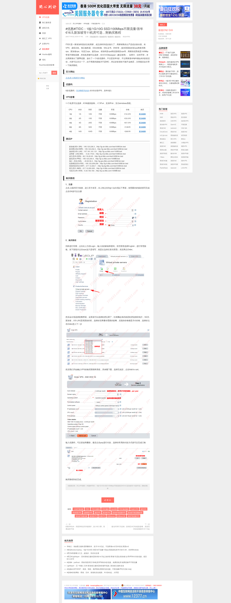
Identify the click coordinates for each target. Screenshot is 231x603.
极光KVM (174, 153)
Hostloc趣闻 (47, 54)
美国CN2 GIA (173, 161)
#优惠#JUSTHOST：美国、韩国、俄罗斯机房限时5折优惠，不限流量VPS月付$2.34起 (99, 569)
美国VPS (117, 36)
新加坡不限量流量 (81, 516)
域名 (44, 59)
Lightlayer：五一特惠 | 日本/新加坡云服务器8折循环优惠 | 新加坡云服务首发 (95, 565)
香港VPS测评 (174, 150)
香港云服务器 (184, 150)
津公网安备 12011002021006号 (134, 585)
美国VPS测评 (174, 164)
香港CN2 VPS (163, 128)
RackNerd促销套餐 (46, 65)
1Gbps (162, 157)
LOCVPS (184, 168)
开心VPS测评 (47, 7)
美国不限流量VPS (133, 516)
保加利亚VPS (77, 512)
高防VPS (184, 146)
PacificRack (164, 168)
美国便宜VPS (163, 121)
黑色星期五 (184, 164)
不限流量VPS (95, 23)
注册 (47, 88)
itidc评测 (114, 509)
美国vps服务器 (163, 150)
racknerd (173, 128)
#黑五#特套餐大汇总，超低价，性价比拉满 (83, 553)
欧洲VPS (111, 36)
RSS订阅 (43, 78)
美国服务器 (174, 146)
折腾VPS (45, 43)
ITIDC (87, 509)
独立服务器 (46, 22)
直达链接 (142, 114)
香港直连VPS (163, 139)
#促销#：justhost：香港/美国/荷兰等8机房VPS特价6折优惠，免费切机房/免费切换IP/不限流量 (102, 562)
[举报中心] (87, 594)
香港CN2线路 (163, 164)
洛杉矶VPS (184, 121)
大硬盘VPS (184, 142)
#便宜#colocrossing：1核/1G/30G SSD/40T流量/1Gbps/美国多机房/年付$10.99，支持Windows (103, 549)
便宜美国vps (184, 135)
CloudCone (163, 132)
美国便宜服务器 (184, 157)
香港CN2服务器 (163, 161)
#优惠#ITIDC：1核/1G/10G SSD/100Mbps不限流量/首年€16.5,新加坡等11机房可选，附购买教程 (104, 30)
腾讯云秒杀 (174, 157)
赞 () (109, 500)
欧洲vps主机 (121, 516)
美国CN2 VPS (163, 146)
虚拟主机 (45, 27)
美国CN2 (184, 132)
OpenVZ (173, 124)
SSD (161, 117)
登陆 (47, 86)
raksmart (173, 168)
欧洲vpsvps (111, 516)
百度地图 (82, 585)
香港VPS (173, 117)
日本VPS (173, 121)
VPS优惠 (45, 17)
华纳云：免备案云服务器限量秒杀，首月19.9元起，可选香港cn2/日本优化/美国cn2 (98, 546)
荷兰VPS (173, 139)
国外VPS (184, 161)
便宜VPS (143, 509)
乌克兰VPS (134, 509)
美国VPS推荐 (184, 153)
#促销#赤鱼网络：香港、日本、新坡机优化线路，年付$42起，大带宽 (93, 572)
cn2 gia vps (163, 135)
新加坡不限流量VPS (118, 512)
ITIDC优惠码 (96, 509)
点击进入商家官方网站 (75, 77)
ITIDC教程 (105, 509)
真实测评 (184, 117)
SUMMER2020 (82, 90)
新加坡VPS (103, 36)
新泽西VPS (93, 516)
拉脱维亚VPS (88, 512)
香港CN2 (173, 132)
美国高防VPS (173, 142)
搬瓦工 (162, 142)
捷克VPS (97, 512)
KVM (161, 113)
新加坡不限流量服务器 (135, 512)
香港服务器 (174, 135)
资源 (44, 33)
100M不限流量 (78, 509)
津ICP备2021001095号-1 (112, 585)
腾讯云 (183, 139)
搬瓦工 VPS (47, 38)
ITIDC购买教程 (124, 509)
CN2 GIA (184, 128)
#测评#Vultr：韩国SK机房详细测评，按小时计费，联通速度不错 (85, 527)
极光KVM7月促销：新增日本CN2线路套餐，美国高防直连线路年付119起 (131, 527)
